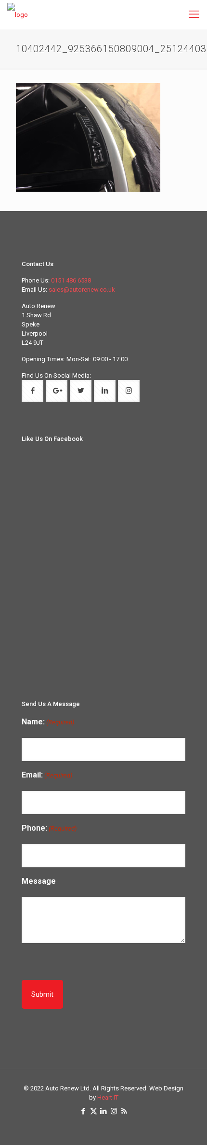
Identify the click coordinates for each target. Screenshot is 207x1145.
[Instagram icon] (113, 1111)
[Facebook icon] (83, 1111)
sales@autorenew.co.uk (82, 289)
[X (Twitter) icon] (93, 1111)
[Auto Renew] (17, 14)
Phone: (49, 828)
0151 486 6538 (71, 280)
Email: (47, 774)
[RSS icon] (124, 1111)
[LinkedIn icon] (103, 1111)
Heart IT (107, 1097)
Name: (48, 721)
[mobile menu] (194, 14)
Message (39, 881)
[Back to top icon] (194, 1130)
